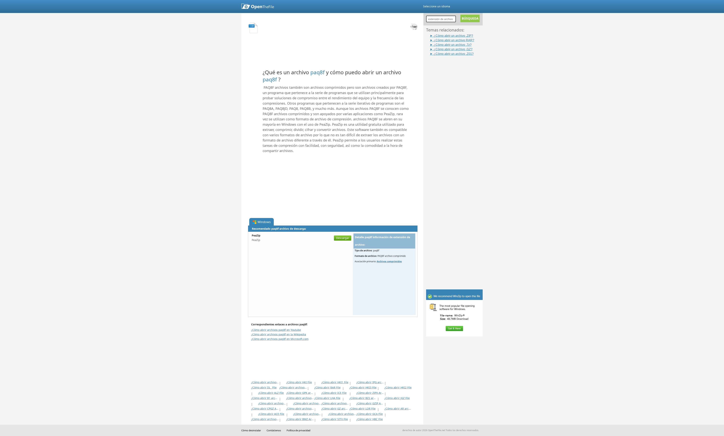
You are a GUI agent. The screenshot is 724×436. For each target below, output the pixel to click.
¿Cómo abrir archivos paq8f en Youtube (276, 330)
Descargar (342, 238)
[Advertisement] (456, 112)
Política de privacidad (298, 430)
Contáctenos (274, 430)
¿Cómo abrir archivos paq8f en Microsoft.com (279, 339)
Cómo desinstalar (251, 430)
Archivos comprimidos (389, 261)
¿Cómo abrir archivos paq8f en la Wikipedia (278, 334)
